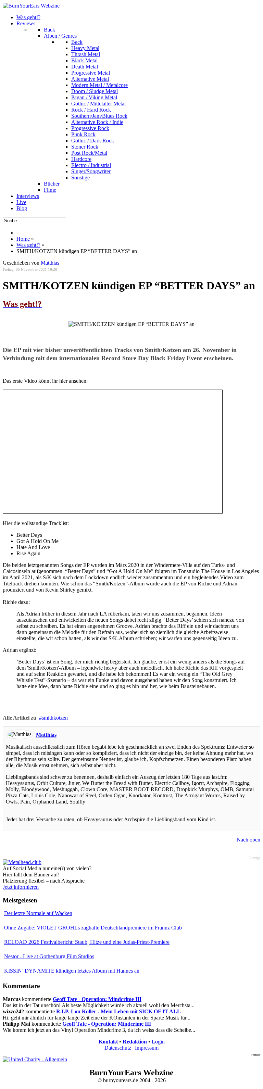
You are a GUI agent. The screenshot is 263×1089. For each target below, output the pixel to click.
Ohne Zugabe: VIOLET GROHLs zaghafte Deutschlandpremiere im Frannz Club (93, 927)
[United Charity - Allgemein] (35, 1059)
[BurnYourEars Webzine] (31, 6)
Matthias (50, 263)
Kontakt (108, 1041)
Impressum (147, 1048)
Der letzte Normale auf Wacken (38, 913)
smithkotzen (55, 718)
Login (158, 1041)
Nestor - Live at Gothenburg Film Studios (49, 956)
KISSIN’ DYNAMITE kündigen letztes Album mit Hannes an (71, 971)
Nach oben (248, 840)
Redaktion (135, 1041)
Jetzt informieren (21, 887)
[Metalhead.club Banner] (22, 862)
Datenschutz (117, 1048)
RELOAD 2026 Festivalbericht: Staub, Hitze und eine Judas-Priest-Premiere (87, 942)
